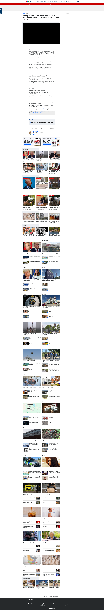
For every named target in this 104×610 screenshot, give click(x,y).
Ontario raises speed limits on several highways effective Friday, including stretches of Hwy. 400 (34, 262)
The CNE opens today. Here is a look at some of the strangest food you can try (29, 235)
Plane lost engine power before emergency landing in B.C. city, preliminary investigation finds (53, 262)
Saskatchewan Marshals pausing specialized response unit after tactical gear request (35, 364)
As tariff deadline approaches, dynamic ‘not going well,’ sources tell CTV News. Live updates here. (28, 159)
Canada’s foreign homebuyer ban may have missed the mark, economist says (54, 171)
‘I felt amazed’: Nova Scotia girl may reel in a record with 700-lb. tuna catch (32, 334)
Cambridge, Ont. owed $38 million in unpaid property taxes (41, 190)
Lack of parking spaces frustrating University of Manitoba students (50, 334)
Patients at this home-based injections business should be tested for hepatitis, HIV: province (54, 316)
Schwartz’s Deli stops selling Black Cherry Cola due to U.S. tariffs (28, 171)
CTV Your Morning (55, 1)
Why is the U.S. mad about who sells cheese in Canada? (28, 588)
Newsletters (56, 596)
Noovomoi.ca (66, 604)
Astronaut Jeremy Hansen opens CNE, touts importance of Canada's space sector (35, 477)
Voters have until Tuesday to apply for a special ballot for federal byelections (31, 494)
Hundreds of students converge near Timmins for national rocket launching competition (54, 396)
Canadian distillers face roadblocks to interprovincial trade (54, 208)
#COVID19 (42, 111)
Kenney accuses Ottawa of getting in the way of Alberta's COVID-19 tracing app (42, 123)
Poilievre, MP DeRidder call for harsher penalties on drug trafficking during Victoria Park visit (50, 361)
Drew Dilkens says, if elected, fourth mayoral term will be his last (32, 440)
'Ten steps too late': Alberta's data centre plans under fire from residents (54, 191)
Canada (41, 1)
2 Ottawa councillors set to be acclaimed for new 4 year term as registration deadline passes (51, 280)
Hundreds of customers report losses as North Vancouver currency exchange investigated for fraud (50, 253)
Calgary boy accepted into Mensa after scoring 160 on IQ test (41, 208)
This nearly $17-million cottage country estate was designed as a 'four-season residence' (54, 235)
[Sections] (23, 1)
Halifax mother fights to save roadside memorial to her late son (28, 208)
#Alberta (34, 112)
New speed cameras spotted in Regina (29, 360)
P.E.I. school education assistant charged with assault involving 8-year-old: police (34, 343)
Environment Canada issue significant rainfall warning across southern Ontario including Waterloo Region (54, 370)
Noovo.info (66, 603)
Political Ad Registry (42, 605)
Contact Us (50, 596)
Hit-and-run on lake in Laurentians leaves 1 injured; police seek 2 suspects (35, 315)
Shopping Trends (62, 1)
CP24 (53, 603)
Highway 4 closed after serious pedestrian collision (31, 414)
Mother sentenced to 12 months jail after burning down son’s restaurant (41, 221)
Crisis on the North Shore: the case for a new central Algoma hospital (50, 388)
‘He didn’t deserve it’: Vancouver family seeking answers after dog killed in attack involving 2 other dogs (54, 588)
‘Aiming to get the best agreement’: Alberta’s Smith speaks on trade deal (31, 280)
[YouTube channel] (31, 599)
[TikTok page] (29, 599)
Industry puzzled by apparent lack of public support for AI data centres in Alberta (54, 311)
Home (35, 1)
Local (38, 1)
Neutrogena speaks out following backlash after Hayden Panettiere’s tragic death (54, 159)
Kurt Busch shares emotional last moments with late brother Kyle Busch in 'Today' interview (31, 542)
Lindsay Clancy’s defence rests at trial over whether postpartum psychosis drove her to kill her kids (50, 468)
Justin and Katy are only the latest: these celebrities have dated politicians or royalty (41, 235)
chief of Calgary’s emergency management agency (38, 108)
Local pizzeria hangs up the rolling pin (48, 414)
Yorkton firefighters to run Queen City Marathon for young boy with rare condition (34, 369)
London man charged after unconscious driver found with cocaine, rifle (35, 422)
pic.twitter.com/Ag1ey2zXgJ (39, 112)
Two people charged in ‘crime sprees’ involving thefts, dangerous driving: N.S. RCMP (35, 338)
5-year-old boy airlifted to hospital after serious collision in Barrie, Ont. (32, 468)
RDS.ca (66, 605)
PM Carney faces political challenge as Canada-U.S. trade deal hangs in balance (28, 191)
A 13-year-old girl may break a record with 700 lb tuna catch (41, 159)
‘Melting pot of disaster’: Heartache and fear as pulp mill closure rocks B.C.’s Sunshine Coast (54, 449)
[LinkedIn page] (32, 599)
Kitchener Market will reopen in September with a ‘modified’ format (54, 364)
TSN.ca (53, 605)
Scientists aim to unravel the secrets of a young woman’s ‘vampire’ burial (29, 221)
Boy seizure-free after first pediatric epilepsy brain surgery (41, 171)
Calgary (24, 13)
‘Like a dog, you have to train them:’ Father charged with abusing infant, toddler (54, 477)
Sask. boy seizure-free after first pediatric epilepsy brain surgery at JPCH (32, 388)
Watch (45, 1)
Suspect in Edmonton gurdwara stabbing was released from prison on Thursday (51, 307)
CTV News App (46, 596)
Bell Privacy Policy (42, 603)
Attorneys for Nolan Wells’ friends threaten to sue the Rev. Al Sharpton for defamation (54, 472)
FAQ (53, 596)
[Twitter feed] (28, 599)
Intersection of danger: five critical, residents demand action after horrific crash (34, 417)
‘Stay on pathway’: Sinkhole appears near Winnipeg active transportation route (54, 343)
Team (59, 596)
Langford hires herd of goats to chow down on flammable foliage (49, 440)
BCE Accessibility (30, 603)
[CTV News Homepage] (29, 1)
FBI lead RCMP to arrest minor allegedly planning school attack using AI (32, 307)
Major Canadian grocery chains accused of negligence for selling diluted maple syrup (54, 221)
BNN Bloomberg (54, 604)
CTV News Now (68, 1)
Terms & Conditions (42, 604)
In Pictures (49, 1)
